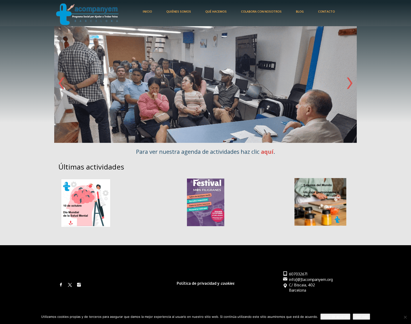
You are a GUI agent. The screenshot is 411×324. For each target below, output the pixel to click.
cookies (227, 283)
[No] (405, 317)
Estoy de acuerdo (335, 317)
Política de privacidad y (198, 283)
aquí (267, 151)
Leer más (361, 317)
